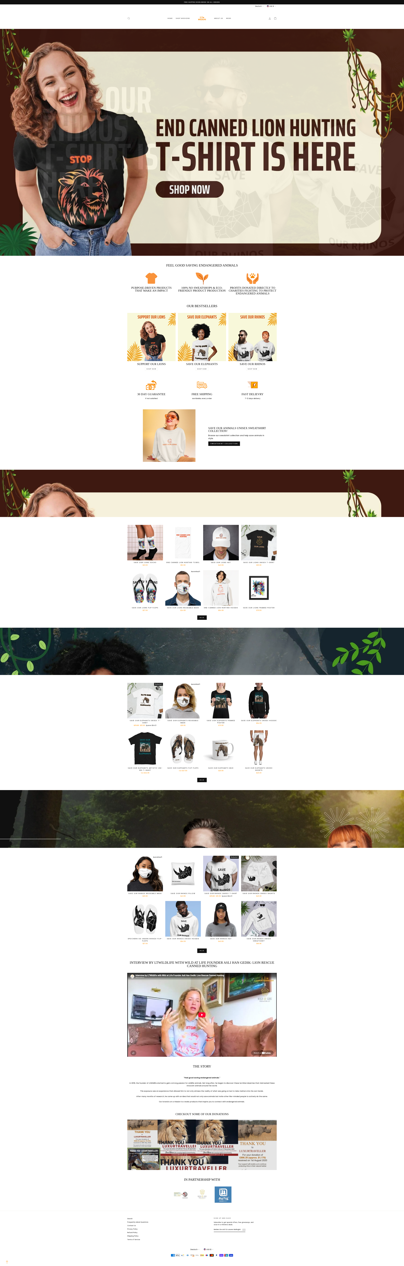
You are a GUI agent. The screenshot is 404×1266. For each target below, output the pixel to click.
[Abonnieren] (244, 1229)
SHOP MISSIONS (183, 18)
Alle (202, 618)
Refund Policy (132, 1233)
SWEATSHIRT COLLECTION (224, 444)
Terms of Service (133, 1240)
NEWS (228, 18)
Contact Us (131, 1226)
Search (129, 1219)
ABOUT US (218, 18)
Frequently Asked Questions (137, 1222)
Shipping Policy (132, 1236)
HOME (170, 18)
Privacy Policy (132, 1229)
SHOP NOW (151, 369)
